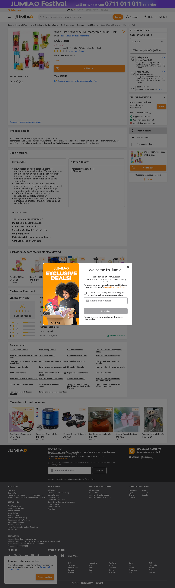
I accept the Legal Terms (114, 287)
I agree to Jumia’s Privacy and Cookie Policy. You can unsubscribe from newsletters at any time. (106, 294)
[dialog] (87, 294)
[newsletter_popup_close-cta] (128, 267)
